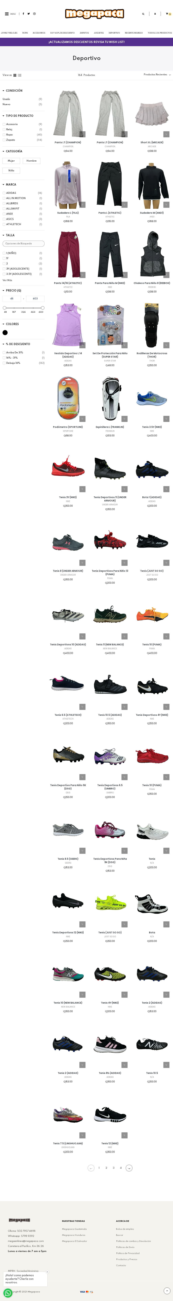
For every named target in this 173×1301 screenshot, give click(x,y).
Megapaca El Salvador (74, 1241)
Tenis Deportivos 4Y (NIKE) (152, 715)
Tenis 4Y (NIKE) (110, 1002)
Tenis (152, 859)
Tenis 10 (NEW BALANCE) (68, 1002)
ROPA (25, 33)
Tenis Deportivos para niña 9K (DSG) (110, 860)
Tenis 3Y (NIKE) (68, 497)
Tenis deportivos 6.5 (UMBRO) (110, 787)
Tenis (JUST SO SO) (152, 571)
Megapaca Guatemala (74, 1229)
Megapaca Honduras (73, 1235)
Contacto (121, 1265)
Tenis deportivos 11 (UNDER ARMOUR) (110, 499)
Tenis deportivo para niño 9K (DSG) (68, 787)
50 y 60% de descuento (62, 33)
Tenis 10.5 (152, 1073)
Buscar (119, 1235)
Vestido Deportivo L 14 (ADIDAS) (68, 355)
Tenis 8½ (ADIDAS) (110, 1073)
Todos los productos (160, 33)
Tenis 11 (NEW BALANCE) (110, 644)
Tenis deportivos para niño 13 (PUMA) (110, 572)
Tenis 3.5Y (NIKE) (152, 427)
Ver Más (7, 280)
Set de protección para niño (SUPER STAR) (110, 355)
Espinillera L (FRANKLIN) (110, 427)
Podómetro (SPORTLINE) (68, 427)
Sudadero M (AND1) (152, 213)
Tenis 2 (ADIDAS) (152, 1002)
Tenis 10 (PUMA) (152, 644)
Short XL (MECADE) (152, 142)
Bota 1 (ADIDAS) (152, 497)
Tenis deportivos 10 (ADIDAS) (68, 644)
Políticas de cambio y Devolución (133, 1241)
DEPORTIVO (114, 33)
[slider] (4, 308)
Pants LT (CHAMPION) (68, 142)
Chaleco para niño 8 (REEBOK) (152, 283)
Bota (152, 932)
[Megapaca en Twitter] (29, 13)
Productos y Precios (126, 1259)
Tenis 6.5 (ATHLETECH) (68, 715)
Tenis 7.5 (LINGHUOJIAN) (68, 1143)
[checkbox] (22, 99)
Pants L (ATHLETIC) (109, 213)
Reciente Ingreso (134, 33)
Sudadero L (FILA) (68, 213)
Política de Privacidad (128, 1253)
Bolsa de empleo (125, 1229)
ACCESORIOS (39, 33)
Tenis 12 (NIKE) (110, 1143)
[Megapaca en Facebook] (23, 13)
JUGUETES (99, 33)
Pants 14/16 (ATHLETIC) (68, 283)
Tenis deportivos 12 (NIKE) (68, 932)
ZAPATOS (84, 33)
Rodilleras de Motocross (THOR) (152, 355)
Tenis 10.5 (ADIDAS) (110, 715)
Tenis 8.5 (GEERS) (68, 859)
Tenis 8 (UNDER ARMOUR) (68, 571)
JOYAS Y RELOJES (9, 33)
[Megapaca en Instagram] (34, 13)
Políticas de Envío (125, 1247)
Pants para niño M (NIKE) (110, 283)
